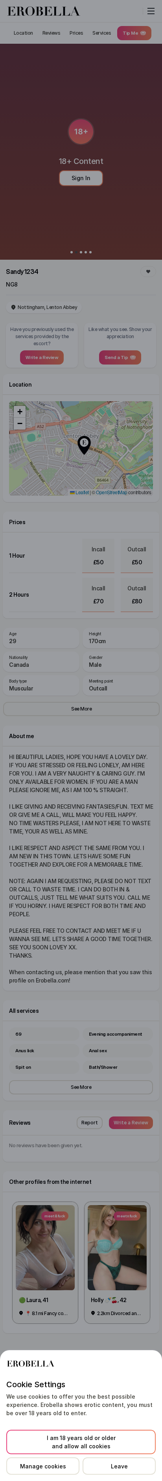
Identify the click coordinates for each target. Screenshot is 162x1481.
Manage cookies (43, 1466)
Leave (119, 1466)
